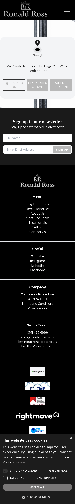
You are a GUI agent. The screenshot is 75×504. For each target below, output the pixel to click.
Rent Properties (37, 209)
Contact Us (37, 232)
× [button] (70, 438)
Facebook (37, 270)
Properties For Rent (61, 84)
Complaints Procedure (37, 294)
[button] (37, 497)
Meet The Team (37, 218)
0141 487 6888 (37, 332)
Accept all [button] (37, 487)
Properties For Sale (37, 84)
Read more (19, 462)
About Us (37, 213)
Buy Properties (37, 204)
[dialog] (37, 469)
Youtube (37, 256)
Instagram (37, 261)
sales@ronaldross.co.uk (37, 337)
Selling (37, 227)
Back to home (16, 85)
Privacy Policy (38, 308)
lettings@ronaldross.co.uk (37, 342)
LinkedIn (37, 265)
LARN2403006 (37, 299)
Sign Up (62, 149)
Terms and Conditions (37, 303)
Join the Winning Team (38, 346)
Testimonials (37, 223)
